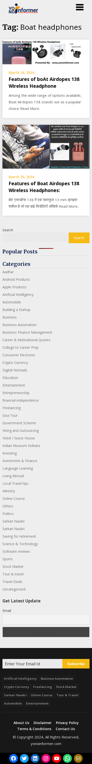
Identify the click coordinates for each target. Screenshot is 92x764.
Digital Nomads (14, 370)
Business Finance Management (27, 332)
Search (7, 230)
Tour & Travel (67, 695)
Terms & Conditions (34, 729)
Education (10, 377)
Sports (7, 559)
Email (6, 610)
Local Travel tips (15, 483)
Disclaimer (43, 723)
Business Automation (19, 324)
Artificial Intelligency (18, 294)
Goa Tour (10, 415)
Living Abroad (13, 476)
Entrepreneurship (15, 392)
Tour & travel (13, 574)
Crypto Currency (15, 362)
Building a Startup (16, 309)
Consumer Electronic (18, 355)
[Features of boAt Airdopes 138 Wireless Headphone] (46, 51)
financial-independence (20, 400)
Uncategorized (14, 589)
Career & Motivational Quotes (26, 340)
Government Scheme (19, 423)
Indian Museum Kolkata (21, 445)
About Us (21, 723)
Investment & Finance (19, 460)
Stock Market (13, 566)
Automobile (11, 302)
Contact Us (65, 729)
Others (7, 506)
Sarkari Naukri (13, 521)
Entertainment (13, 385)
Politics (8, 513)
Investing (9, 453)
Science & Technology (20, 544)
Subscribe (76, 664)
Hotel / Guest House (18, 438)
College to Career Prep (20, 347)
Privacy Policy (67, 723)
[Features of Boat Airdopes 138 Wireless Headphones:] (46, 146)
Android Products (16, 279)
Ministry (8, 491)
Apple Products (14, 287)
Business (9, 317)
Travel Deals (12, 581)
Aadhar (8, 272)
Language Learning (17, 468)
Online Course (13, 498)
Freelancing (11, 408)
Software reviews (16, 551)
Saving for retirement (19, 536)
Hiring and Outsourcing (20, 430)
